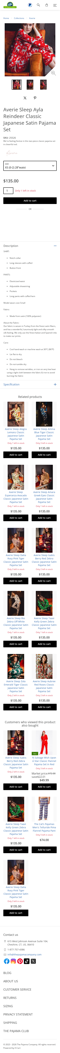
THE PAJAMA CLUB (16, 1031)
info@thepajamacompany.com (25, 954)
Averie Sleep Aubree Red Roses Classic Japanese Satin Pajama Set (44, 686)
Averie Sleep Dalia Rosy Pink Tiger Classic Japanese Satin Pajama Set (16, 560)
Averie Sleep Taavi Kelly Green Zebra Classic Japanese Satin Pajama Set (44, 623)
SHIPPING (10, 1022)
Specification (12, 384)
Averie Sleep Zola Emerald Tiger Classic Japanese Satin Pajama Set (16, 686)
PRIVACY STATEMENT (18, 1014)
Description (11, 246)
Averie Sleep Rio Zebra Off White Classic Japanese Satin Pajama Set (16, 623)
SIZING (8, 1006)
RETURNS (9, 997)
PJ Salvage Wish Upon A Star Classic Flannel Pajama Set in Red (44, 761)
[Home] (8, 5)
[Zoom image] (54, 73)
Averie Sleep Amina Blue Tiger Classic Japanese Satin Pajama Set (44, 434)
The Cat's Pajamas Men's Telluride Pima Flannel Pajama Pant (44, 827)
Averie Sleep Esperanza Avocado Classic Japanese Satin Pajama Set (16, 497)
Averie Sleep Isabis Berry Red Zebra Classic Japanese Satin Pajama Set (44, 560)
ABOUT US (10, 981)
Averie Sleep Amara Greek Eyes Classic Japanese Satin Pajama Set (44, 497)
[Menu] (55, 5)
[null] (25, 98)
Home (6, 18)
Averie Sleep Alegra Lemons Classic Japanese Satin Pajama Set (16, 434)
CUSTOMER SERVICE (17, 989)
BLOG (7, 972)
